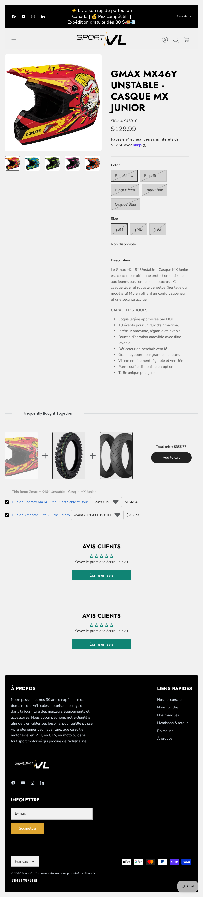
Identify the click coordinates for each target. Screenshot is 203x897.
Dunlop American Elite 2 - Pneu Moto (41, 515)
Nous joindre (167, 707)
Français (181, 16)
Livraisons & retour (172, 722)
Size (114, 218)
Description (120, 260)
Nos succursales (170, 699)
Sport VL (27, 873)
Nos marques (168, 715)
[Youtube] (23, 16)
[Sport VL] (101, 39)
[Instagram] (33, 16)
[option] (53, 102)
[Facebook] (14, 16)
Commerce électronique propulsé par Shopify (65, 873)
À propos (164, 738)
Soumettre (27, 828)
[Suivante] (93, 97)
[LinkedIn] (43, 16)
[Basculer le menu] (16, 40)
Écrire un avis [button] (101, 575)
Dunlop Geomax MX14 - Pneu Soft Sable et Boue (50, 502)
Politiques (165, 730)
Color (115, 165)
